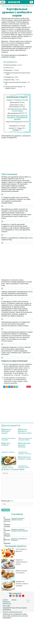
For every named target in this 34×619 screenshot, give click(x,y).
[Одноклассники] (7, 387)
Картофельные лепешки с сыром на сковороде (22, 583)
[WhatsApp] (14, 387)
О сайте (5, 599)
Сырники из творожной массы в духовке (21, 562)
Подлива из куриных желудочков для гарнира (19, 530)
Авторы (14, 599)
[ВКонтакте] (4, 387)
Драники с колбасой (8, 452)
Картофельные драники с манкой (7, 466)
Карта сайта (6, 605)
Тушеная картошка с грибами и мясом (18, 519)
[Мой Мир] (9, 387)
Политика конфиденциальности (12, 612)
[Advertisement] (17, 156)
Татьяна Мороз (17, 111)
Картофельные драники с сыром (23, 466)
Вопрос (7, 501)
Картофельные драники (21, 118)
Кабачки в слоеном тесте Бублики (21, 571)
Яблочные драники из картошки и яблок (25, 439)
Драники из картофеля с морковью (19, 539)
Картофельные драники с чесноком (24, 452)
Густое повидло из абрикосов (21, 550)
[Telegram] (17, 387)
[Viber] (12, 387)
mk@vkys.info (7, 603)
